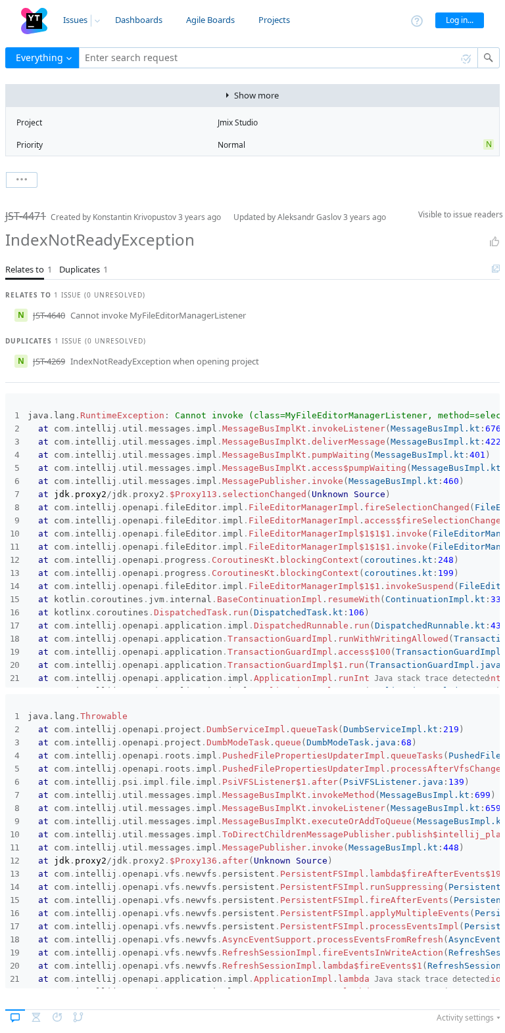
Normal (231, 144)
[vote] (494, 242)
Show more (256, 95)
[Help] (417, 20)
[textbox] (278, 58)
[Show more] (21, 180)
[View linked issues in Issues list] (496, 269)
